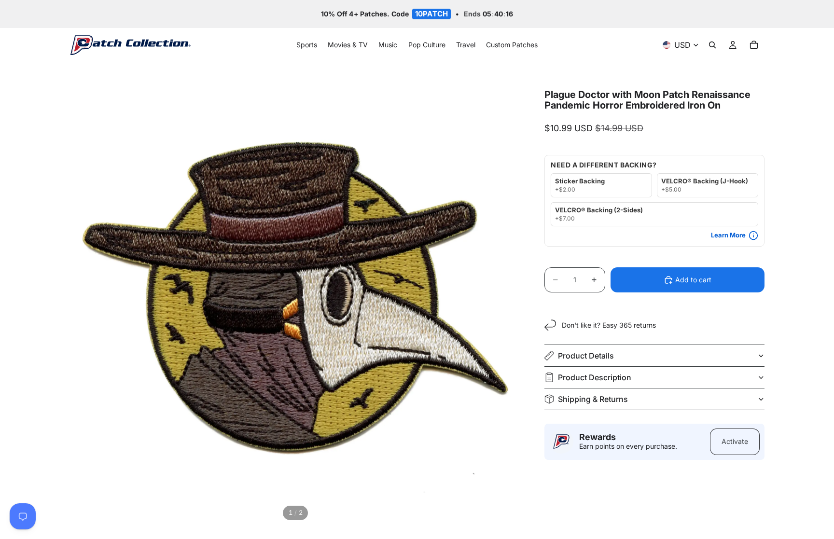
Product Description (594, 377)
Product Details (586, 355)
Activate (735, 441)
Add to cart (693, 280)
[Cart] (753, 45)
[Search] (712, 45)
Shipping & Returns (593, 399)
